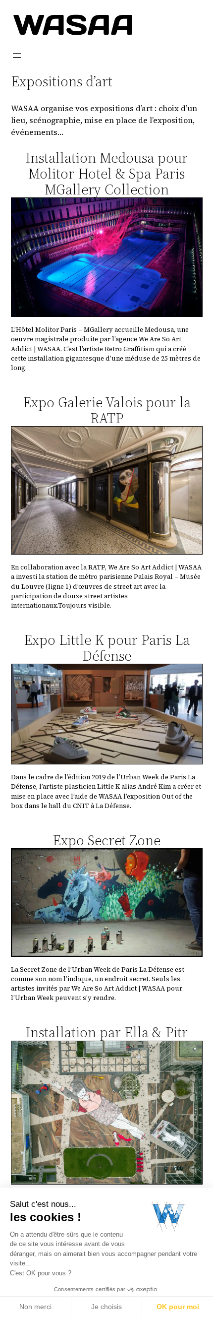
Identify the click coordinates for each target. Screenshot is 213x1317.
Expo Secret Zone (106, 840)
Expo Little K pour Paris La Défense (107, 648)
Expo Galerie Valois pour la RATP (107, 410)
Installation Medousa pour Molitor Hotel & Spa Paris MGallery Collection (106, 174)
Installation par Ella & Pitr (106, 1032)
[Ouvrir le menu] (17, 56)
